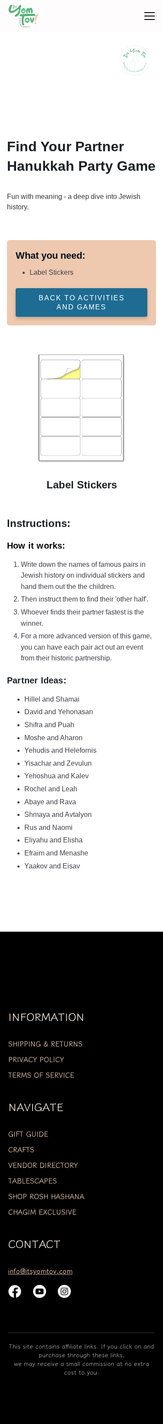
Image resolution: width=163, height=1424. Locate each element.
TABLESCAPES (32, 1180)
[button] (149, 16)
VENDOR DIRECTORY (43, 1165)
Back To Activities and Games (82, 302)
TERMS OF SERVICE (41, 1075)
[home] (30, 16)
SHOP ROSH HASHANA (46, 1196)
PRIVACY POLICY (36, 1059)
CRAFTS (21, 1149)
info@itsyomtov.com (40, 1270)
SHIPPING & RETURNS (45, 1043)
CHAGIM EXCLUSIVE (42, 1211)
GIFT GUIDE (28, 1133)
